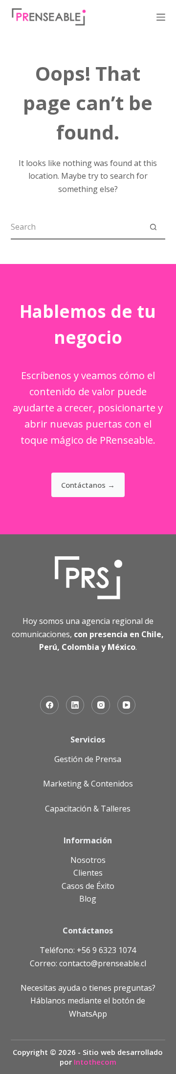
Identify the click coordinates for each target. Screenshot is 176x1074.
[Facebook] (49, 705)
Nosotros (88, 860)
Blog (87, 898)
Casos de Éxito (88, 886)
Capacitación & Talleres (88, 808)
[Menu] (160, 17)
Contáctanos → (88, 485)
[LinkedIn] (75, 705)
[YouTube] (126, 705)
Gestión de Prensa (87, 759)
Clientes (88, 872)
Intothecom (95, 1062)
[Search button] (153, 227)
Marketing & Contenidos (88, 783)
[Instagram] (100, 705)
